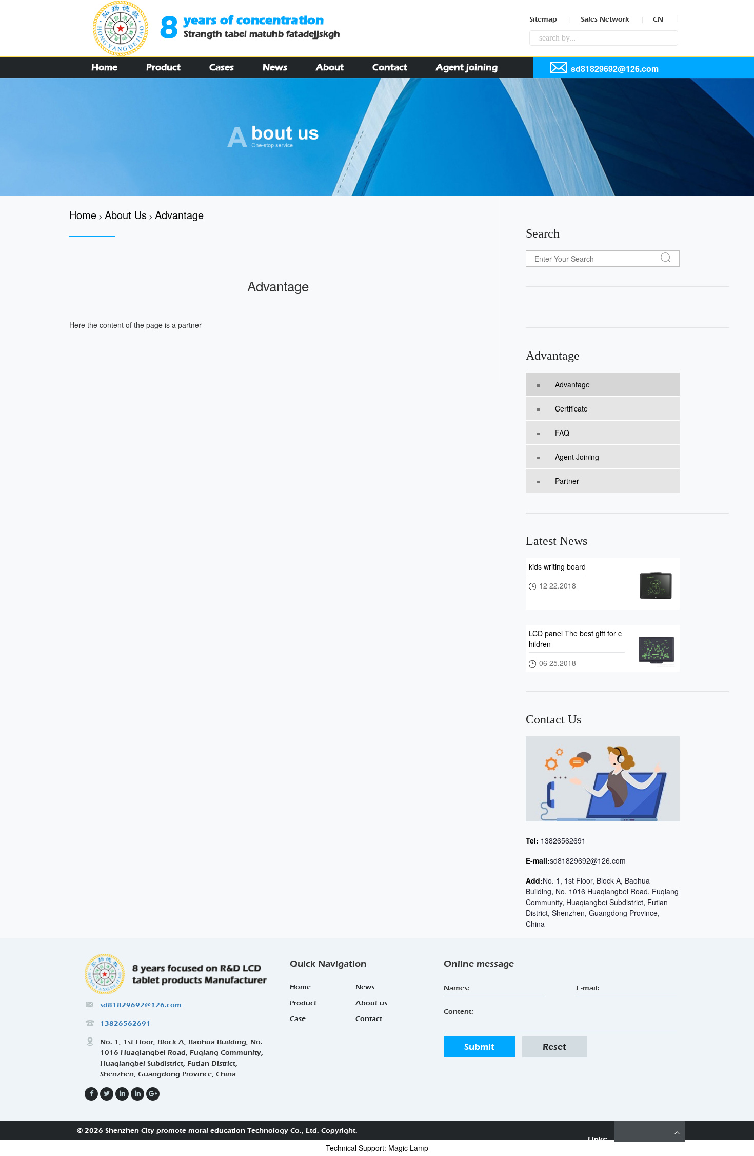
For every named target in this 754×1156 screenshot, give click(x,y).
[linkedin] (106, 1093)
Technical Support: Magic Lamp (377, 1148)
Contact (389, 67)
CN (658, 19)
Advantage (553, 355)
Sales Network (605, 19)
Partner (567, 481)
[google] (137, 1093)
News (275, 67)
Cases (221, 67)
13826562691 (562, 840)
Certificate (571, 408)
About (330, 67)
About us (371, 1002)
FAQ (562, 432)
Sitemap (543, 19)
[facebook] (91, 1093)
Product (163, 67)
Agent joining (467, 67)
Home (104, 67)
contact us (553, 719)
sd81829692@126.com (588, 860)
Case (298, 1018)
